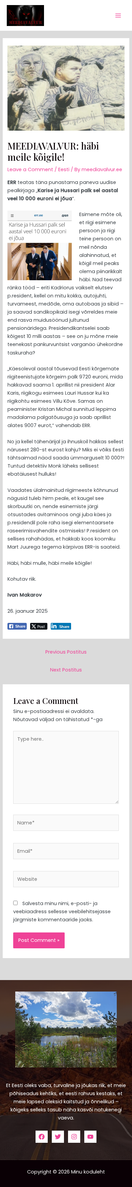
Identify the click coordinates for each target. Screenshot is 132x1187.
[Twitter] (58, 1137)
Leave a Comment (30, 169)
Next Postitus (66, 669)
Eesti (63, 169)
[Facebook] (42, 1137)
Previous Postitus (66, 652)
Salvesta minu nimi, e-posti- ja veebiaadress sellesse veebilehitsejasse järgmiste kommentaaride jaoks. (62, 911)
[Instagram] (74, 1137)
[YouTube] (90, 1137)
